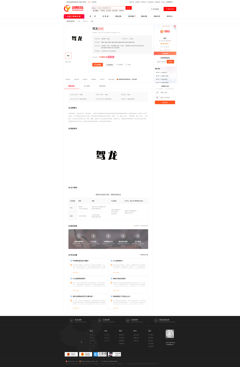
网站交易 (118, 16)
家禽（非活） (107, 46)
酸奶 (105, 48)
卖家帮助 (121, 340)
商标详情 (71, 86)
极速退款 (107, 338)
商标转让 (85, 21)
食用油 (109, 48)
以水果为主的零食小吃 (137, 46)
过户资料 (87, 86)
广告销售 (102, 11)
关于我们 (150, 335)
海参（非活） (121, 46)
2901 (102, 42)
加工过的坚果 (115, 48)
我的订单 (131, 2)
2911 (133, 42)
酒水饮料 (115, 11)
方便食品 (121, 11)
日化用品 (108, 11)
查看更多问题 (144, 255)
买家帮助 (121, 343)
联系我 (170, 62)
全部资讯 (92, 340)
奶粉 (102, 48)
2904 (119, 42)
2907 (123, 42)
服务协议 (121, 335)
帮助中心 (144, 2)
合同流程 (107, 335)
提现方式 (136, 338)
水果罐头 (127, 46)
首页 (78, 21)
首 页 (93, 16)
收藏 (129, 64)
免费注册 (94, 2)
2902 (113, 42)
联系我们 (150, 338)
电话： (167, 2)
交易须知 (121, 338)
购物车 (138, 2)
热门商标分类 (75, 16)
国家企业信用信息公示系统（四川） (90, 361)
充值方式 (136, 340)
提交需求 (165, 102)
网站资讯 (158, 2)
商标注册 (144, 16)
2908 (129, 42)
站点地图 (150, 343)
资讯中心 (170, 16)
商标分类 (157, 16)
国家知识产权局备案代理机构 (110, 361)
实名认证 (136, 335)
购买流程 (102, 86)
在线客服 (150, 346)
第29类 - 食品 (106, 39)
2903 (116, 42)
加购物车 (121, 64)
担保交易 (107, 340)
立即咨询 (110, 65)
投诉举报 (151, 2)
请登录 (89, 2)
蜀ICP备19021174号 (73, 361)
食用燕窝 (113, 46)
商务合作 (150, 340)
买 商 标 (106, 16)
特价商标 (131, 16)
